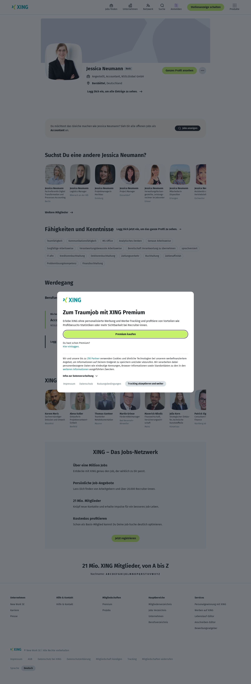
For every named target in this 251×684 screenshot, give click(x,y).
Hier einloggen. (71, 346)
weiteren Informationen (76, 369)
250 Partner (93, 358)
